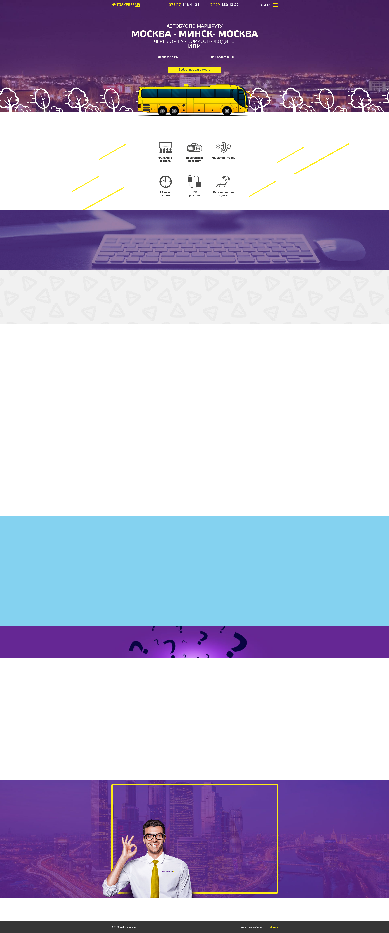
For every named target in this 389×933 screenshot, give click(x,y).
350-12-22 (223, 5)
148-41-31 (183, 5)
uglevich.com (271, 927)
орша (176, 41)
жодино (224, 41)
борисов (198, 41)
